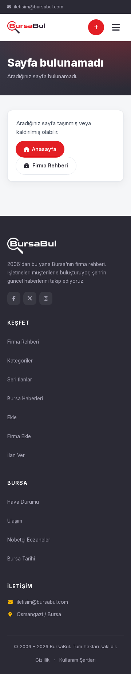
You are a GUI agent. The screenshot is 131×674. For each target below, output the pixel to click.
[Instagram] (45, 298)
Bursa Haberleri (25, 398)
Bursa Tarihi (21, 559)
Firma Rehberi (50, 165)
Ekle (12, 417)
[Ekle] (96, 27)
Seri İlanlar (19, 379)
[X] (29, 298)
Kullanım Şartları (77, 660)
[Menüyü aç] (116, 27)
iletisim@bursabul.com (38, 6)
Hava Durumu (23, 502)
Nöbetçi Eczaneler (28, 540)
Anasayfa (44, 149)
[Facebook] (13, 298)
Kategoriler (20, 361)
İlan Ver (16, 455)
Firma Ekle (19, 436)
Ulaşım (14, 521)
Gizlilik (42, 660)
